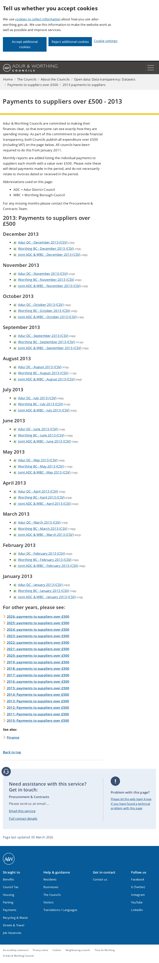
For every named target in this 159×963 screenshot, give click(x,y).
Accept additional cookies (25, 44)
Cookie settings (106, 41)
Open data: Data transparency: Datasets (104, 79)
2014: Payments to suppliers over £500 (38, 694)
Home (8, 79)
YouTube (137, 902)
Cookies (57, 950)
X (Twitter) (138, 887)
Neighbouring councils (78, 950)
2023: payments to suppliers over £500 (38, 636)
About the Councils (55, 79)
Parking (8, 902)
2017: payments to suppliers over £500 (38, 675)
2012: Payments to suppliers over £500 (38, 707)
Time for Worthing (105, 950)
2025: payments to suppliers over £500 (38, 623)
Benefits (8, 879)
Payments (9, 910)
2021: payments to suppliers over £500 (38, 649)
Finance (13, 737)
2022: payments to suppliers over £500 (38, 642)
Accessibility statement (16, 950)
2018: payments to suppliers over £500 (38, 668)
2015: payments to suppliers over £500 (38, 688)
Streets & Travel (13, 925)
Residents (50, 879)
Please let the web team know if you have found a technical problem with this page (131, 803)
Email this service (22, 811)
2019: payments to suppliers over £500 (38, 662)
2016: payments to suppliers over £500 (38, 681)
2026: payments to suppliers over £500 (38, 616)
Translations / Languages (60, 910)
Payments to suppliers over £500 (32, 84)
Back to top (12, 752)
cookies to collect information (37, 19)
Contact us (100, 879)
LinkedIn (137, 910)
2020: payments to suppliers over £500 (38, 655)
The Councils (26, 79)
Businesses (51, 887)
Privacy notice (40, 950)
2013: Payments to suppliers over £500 (38, 701)
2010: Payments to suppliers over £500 (38, 720)
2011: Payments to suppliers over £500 (38, 714)
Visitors (48, 902)
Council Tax (10, 887)
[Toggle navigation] (150, 68)
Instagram (138, 895)
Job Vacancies (12, 933)
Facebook (137, 879)
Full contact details (23, 818)
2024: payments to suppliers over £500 (38, 629)
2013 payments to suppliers (84, 84)
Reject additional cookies (70, 41)
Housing (8, 895)
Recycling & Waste (15, 918)
